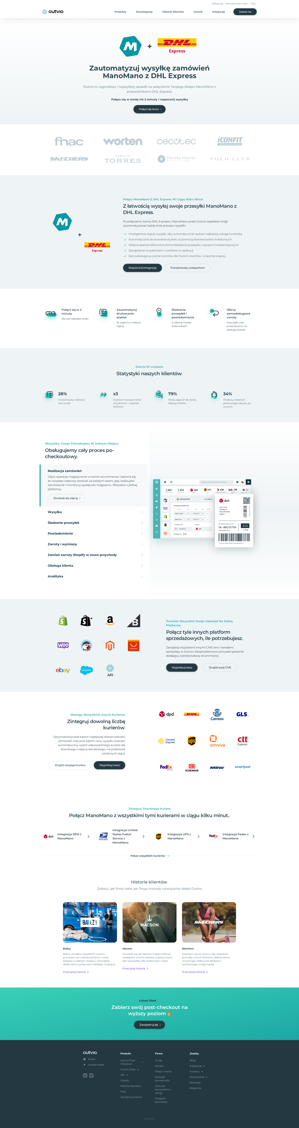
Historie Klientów (173, 11)
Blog (193, 1060)
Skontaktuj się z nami (237, 3)
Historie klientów (130, 1086)
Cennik (198, 11)
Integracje (218, 11)
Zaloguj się (217, 3)
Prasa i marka (163, 1071)
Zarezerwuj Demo (131, 1097)
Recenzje (195, 1082)
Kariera (159, 1066)
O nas (158, 1060)
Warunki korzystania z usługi (163, 1089)
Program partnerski (161, 1100)
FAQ (253, 3)
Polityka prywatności (162, 1078)
